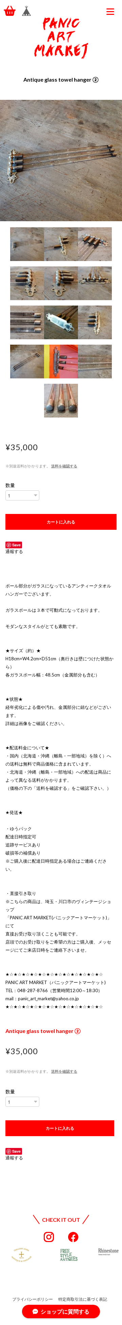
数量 (10, 485)
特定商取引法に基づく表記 (82, 1299)
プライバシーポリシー (32, 1299)
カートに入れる (61, 522)
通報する (14, 551)
